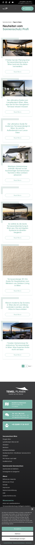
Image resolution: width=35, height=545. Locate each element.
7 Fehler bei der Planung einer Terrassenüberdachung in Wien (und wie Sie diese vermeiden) (17, 63)
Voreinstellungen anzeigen (17, 538)
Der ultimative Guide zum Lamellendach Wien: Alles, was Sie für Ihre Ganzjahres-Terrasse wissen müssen (17, 103)
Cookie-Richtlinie (8, 542)
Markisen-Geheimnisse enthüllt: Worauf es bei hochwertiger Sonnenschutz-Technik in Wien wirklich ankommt (17, 170)
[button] (32, 509)
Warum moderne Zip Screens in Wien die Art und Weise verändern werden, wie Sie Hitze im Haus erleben (17, 306)
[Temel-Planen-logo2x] (5, 8)
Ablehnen (17, 533)
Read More (17, 72)
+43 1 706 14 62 (19, 413)
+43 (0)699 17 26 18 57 (25, 1)
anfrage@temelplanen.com (25, 3)
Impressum (28, 542)
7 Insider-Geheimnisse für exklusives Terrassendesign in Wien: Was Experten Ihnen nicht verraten (17, 346)
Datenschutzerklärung (19, 542)
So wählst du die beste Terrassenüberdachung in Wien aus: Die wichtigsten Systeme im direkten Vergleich (17, 228)
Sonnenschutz (7, 22)
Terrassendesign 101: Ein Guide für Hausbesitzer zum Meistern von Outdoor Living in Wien (17, 282)
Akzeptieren (17, 529)
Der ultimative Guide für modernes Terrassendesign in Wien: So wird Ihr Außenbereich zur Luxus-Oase (17, 128)
